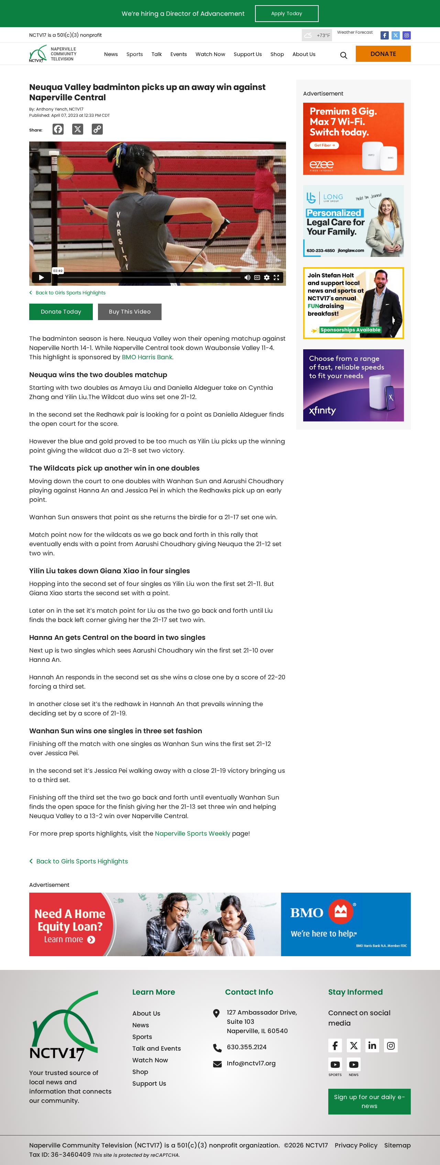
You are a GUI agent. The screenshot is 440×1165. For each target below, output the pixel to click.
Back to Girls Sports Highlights (71, 292)
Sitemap (397, 1145)
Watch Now (210, 54)
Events (178, 54)
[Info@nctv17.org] (250, 1063)
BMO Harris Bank (147, 357)
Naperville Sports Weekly (192, 833)
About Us (304, 54)
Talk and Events (156, 1048)
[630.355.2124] (246, 1047)
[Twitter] (396, 35)
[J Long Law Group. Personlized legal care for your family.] (353, 220)
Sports (134, 54)
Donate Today (61, 312)
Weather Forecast (355, 32)
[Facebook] (385, 35)
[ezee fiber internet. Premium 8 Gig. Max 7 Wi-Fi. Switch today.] (353, 138)
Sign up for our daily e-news (369, 1101)
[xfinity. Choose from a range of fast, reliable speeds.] (353, 385)
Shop (277, 54)
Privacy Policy (356, 1145)
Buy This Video (130, 312)
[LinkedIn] (372, 1045)
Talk (157, 54)
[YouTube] (335, 1064)
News (111, 54)
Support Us (248, 54)
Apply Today (286, 13)
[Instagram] (407, 35)
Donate (383, 53)
